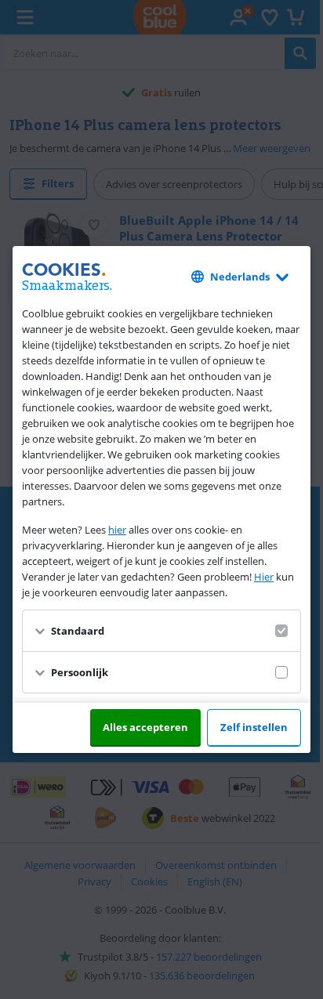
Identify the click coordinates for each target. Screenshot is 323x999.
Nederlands (240, 277)
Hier (264, 577)
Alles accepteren (145, 727)
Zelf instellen (254, 727)
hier (117, 530)
